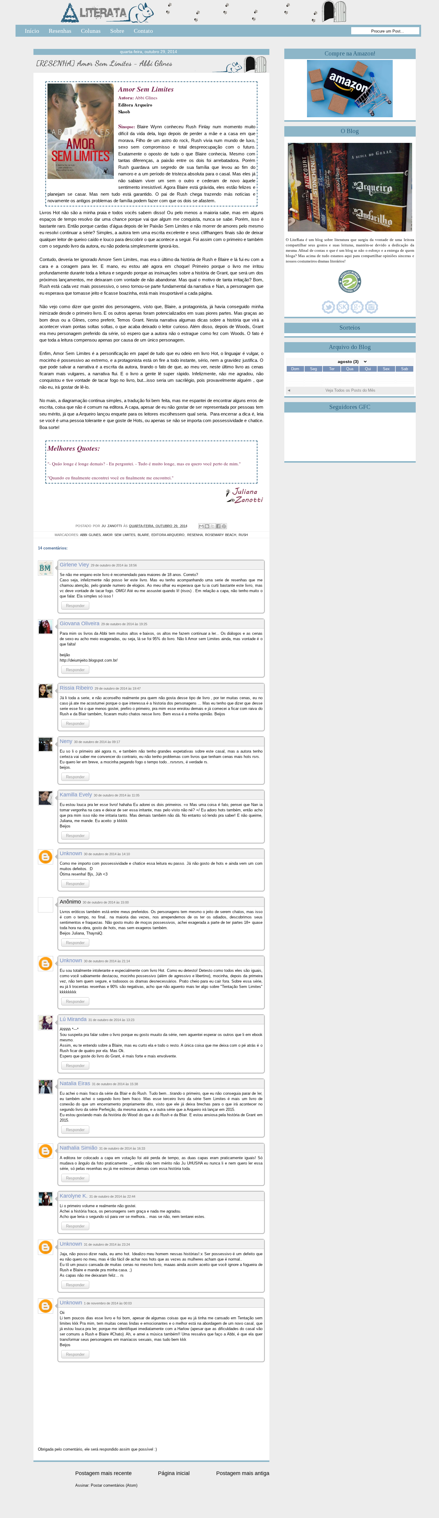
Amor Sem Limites (119, 535)
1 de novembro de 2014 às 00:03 (108, 1303)
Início (32, 30)
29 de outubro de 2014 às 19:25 (124, 624)
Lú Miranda (73, 1019)
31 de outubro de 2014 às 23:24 (107, 1244)
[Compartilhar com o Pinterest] (224, 526)
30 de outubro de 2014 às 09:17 (97, 742)
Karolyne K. (74, 1196)
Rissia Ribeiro (76, 688)
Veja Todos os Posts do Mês (350, 390)
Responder (75, 605)
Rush (243, 535)
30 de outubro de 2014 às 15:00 (106, 902)
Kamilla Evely (76, 795)
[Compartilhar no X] (213, 526)
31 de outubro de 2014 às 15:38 (115, 1084)
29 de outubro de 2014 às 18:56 (114, 565)
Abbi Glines (90, 535)
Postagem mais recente (103, 1473)
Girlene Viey (74, 565)
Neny (66, 741)
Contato (143, 30)
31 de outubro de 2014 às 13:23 (111, 1020)
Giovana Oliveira (79, 623)
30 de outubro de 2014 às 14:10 (107, 854)
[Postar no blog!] (207, 526)
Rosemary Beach (220, 535)
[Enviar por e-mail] (201, 526)
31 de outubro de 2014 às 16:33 (122, 1148)
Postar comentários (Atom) (114, 1485)
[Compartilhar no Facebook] (218, 526)
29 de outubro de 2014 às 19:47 (118, 688)
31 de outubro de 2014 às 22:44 (112, 1196)
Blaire (143, 535)
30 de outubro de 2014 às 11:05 (116, 795)
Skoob (124, 111)
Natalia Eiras (75, 1083)
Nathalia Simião (78, 1148)
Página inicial (174, 1473)
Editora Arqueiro (135, 104)
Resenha (195, 535)
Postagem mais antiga (242, 1473)
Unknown (71, 853)
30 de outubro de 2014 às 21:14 (107, 961)
